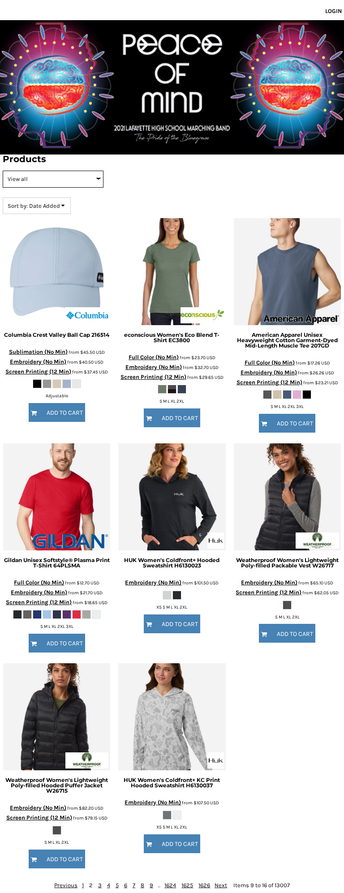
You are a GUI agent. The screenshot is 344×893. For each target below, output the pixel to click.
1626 (204, 885)
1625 (187, 885)
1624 (170, 885)
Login (333, 11)
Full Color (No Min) (154, 357)
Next (221, 885)
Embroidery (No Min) (38, 361)
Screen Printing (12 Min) (38, 371)
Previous (65, 885)
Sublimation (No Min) (38, 351)
